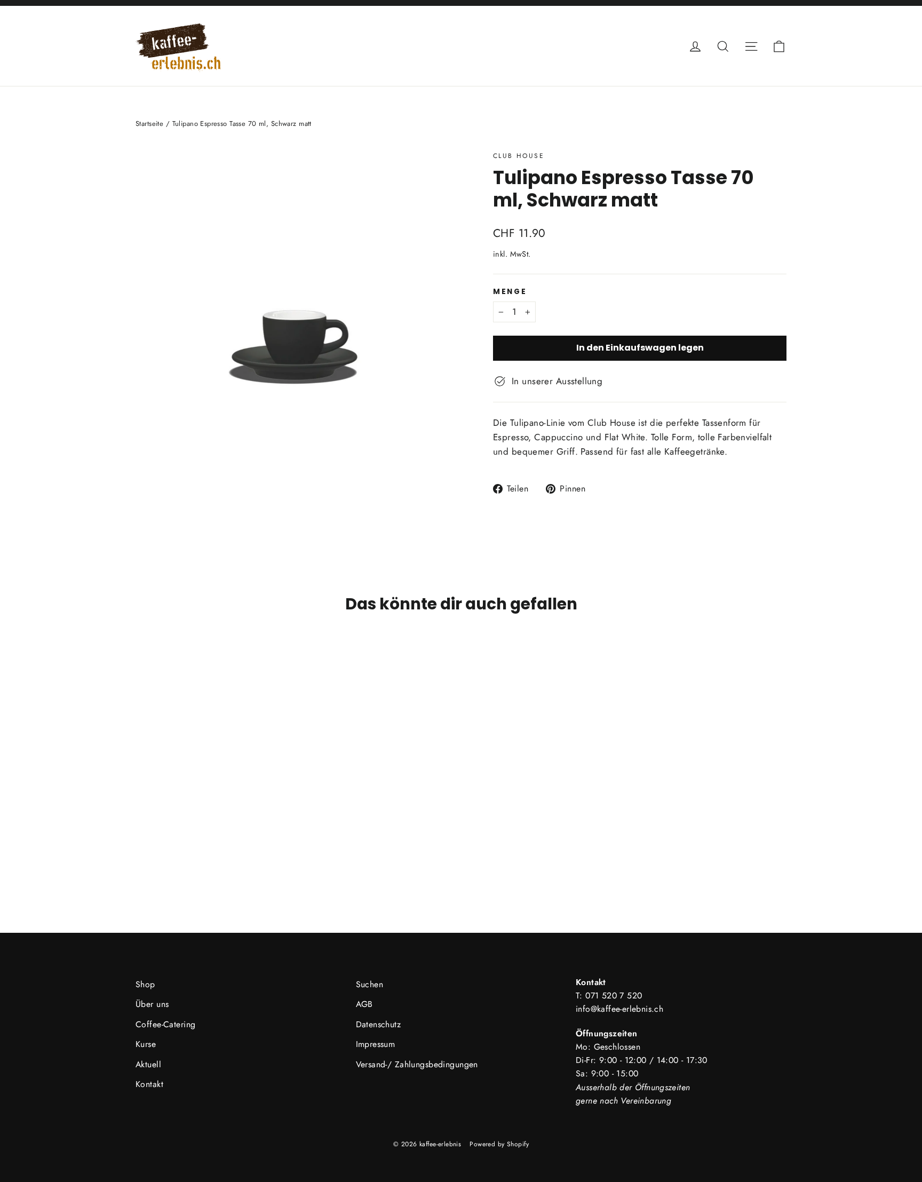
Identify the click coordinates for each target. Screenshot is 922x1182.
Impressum (375, 1044)
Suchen (370, 984)
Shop (145, 984)
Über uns (152, 1004)
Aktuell (148, 1064)
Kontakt (149, 1084)
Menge (510, 292)
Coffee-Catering (165, 1024)
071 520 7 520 (613, 995)
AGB (364, 1004)
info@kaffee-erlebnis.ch (619, 1009)
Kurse (146, 1044)
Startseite (149, 123)
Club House (518, 156)
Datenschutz (378, 1024)
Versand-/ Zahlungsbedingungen (417, 1064)
